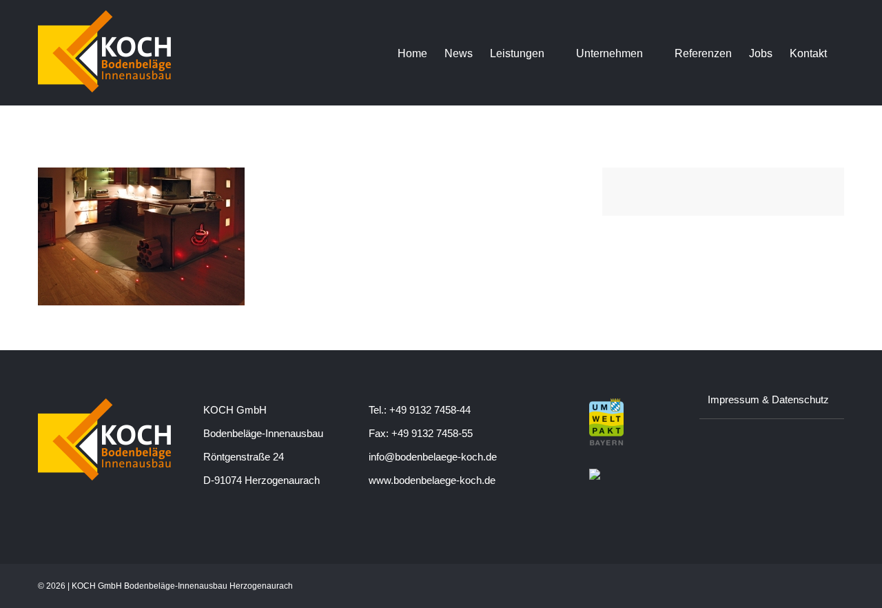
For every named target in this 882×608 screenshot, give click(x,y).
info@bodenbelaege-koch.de (433, 457)
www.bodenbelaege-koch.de (432, 480)
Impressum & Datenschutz (768, 399)
